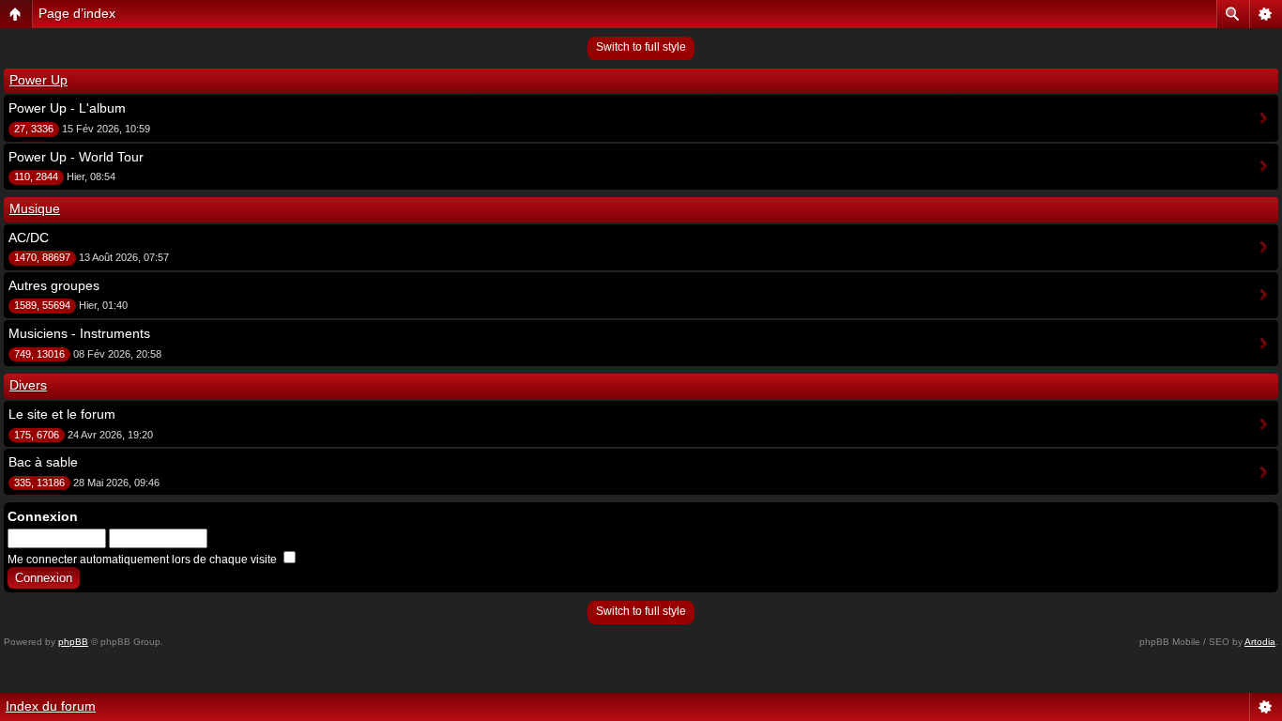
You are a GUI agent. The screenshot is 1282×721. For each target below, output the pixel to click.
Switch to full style (641, 47)
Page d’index (76, 13)
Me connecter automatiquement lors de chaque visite (144, 559)
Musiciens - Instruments (79, 333)
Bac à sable (43, 461)
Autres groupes (53, 285)
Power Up (38, 79)
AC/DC (28, 237)
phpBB (73, 642)
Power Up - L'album (67, 107)
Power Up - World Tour (76, 156)
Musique (34, 208)
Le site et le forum (61, 414)
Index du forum (51, 705)
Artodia (1259, 642)
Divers (28, 384)
